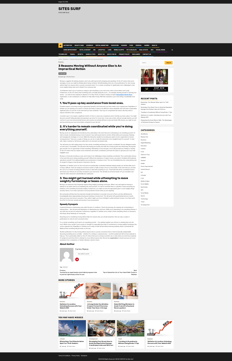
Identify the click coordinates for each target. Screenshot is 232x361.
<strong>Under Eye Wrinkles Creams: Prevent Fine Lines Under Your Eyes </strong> (97, 306)
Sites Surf (69, 8)
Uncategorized (145, 205)
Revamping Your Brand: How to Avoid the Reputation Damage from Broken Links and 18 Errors (101, 343)
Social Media (160, 50)
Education (115, 45)
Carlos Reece (71, 76)
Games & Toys (90, 54)
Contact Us (147, 54)
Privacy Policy (124, 54)
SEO (152, 50)
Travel (72, 54)
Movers (65, 267)
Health (154, 45)
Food (131, 45)
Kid (94, 50)
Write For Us (111, 54)
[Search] (172, 50)
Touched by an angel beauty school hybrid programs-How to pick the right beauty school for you (78, 272)
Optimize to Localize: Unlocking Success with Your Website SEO (71, 306)
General (139, 45)
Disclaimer (136, 54)
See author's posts (83, 254)
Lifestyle (101, 50)
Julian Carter (72, 311)
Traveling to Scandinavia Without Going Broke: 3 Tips (156, 112)
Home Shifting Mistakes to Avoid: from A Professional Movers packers (124, 306)
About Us (101, 54)
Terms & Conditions (64, 355)
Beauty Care (79, 45)
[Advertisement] (116, 29)
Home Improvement (70, 50)
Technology (62, 54)
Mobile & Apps (119, 50)
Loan (109, 50)
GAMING (146, 45)
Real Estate (143, 50)
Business (89, 45)
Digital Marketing (102, 45)
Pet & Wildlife (132, 50)
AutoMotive (68, 45)
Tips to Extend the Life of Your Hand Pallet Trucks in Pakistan (120, 272)
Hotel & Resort (85, 50)
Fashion (124, 45)
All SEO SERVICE (120, 359)
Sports (80, 54)
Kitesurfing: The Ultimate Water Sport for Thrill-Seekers (72, 342)
